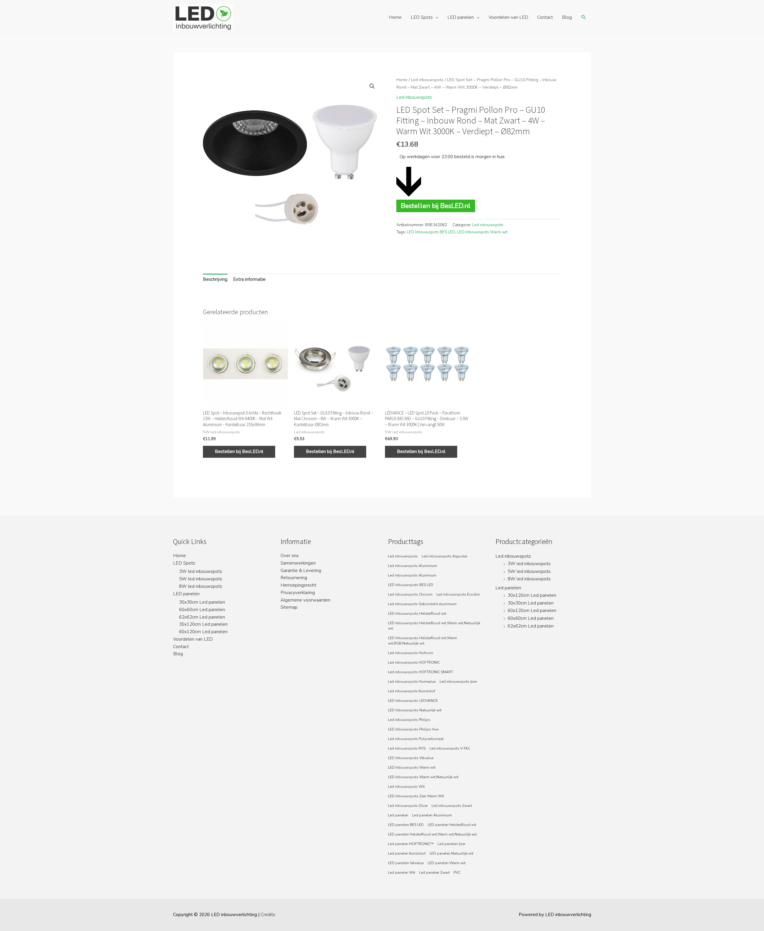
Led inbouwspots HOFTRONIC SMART (420, 672)
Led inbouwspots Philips (409, 719)
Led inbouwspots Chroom (410, 594)
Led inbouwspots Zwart (452, 805)
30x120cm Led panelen (203, 624)
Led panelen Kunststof (407, 853)
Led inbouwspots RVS (407, 748)
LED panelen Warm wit (447, 863)
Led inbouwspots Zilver (408, 805)
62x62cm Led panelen (202, 617)
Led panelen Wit (401, 872)
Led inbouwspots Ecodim (458, 594)
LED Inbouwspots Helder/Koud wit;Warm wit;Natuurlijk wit (434, 626)
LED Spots (422, 17)
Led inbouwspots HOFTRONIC (414, 662)
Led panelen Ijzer (451, 843)
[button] (372, 86)
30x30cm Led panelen (202, 602)
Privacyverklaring (298, 593)
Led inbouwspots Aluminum (412, 575)
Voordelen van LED (508, 17)
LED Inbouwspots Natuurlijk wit (414, 710)
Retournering (294, 578)
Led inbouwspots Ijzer (458, 681)
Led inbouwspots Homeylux (412, 681)
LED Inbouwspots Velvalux (410, 758)
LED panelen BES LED (406, 824)
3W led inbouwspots (200, 571)
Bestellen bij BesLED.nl (436, 205)
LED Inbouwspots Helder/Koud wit (417, 613)
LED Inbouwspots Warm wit (482, 232)
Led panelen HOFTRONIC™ (411, 843)
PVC (457, 872)
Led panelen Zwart (434, 872)
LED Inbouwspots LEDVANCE (413, 700)
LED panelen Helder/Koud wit (452, 824)
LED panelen (460, 17)
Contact (545, 17)
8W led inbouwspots (200, 586)
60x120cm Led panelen (203, 632)
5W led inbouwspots (200, 579)
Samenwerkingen (298, 563)
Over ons (290, 556)
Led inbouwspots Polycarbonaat (415, 738)
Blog (567, 17)
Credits (268, 915)
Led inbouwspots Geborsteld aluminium (422, 604)
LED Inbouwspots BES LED (431, 232)
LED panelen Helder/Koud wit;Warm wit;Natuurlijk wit (432, 834)
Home (395, 17)
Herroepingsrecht (298, 585)
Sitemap (289, 607)
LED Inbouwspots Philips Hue (413, 729)
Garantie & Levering (301, 571)
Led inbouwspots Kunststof (411, 691)
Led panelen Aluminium (432, 815)
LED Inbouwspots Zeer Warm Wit (416, 796)
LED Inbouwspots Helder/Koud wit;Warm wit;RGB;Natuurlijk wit (422, 641)
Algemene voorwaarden (305, 600)
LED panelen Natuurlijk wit (451, 853)
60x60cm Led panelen (202, 610)
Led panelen (398, 815)
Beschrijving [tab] (215, 279)
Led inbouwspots (427, 80)
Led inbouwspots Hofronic (410, 653)
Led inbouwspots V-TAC (449, 748)
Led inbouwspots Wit (406, 786)
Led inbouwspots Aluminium (412, 565)
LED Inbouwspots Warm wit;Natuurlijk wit (423, 777)
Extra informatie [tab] (249, 279)
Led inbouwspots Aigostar (444, 556)
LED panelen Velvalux (406, 863)
